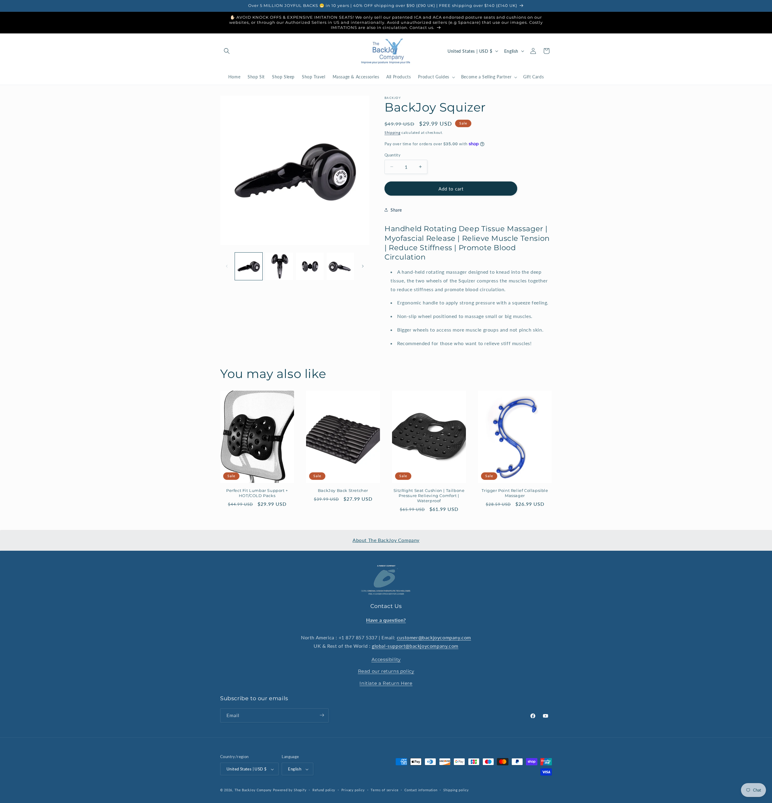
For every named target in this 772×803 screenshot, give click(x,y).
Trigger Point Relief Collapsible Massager (515, 493)
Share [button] (396, 209)
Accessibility (386, 659)
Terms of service (384, 790)
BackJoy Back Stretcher (343, 490)
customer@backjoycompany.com (434, 637)
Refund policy (323, 790)
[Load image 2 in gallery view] (279, 266)
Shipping (392, 132)
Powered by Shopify (290, 790)
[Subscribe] (321, 715)
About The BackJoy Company (386, 540)
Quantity (392, 154)
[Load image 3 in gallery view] (310, 266)
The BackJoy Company (254, 790)
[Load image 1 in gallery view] (248, 266)
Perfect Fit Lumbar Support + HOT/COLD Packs (257, 493)
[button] (226, 51)
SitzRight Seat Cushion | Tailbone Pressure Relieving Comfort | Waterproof (429, 495)
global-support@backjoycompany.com (415, 646)
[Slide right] (362, 266)
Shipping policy (456, 790)
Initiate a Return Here (385, 683)
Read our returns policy (386, 671)
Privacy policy (353, 790)
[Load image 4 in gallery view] (340, 266)
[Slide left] (226, 266)
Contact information (420, 790)
